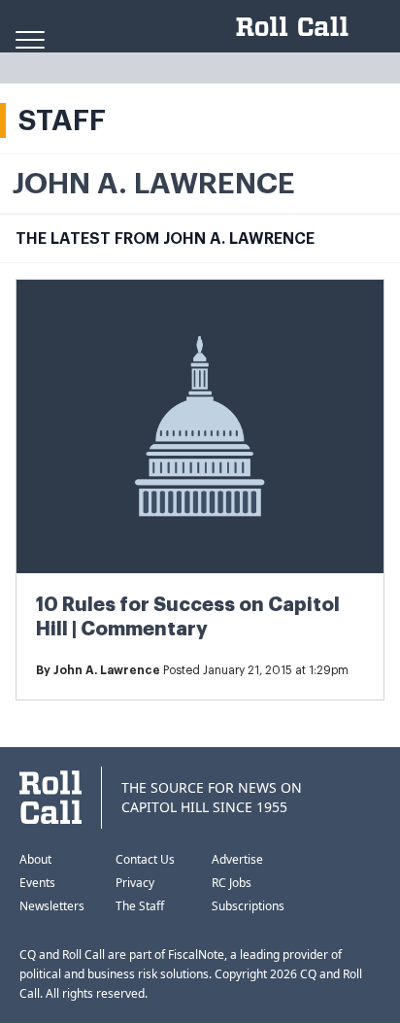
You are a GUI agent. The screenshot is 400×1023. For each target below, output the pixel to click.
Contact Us (145, 859)
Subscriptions (248, 906)
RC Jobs (231, 882)
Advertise (237, 859)
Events (37, 882)
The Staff (140, 906)
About (35, 859)
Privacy (135, 882)
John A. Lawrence (106, 670)
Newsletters (51, 906)
